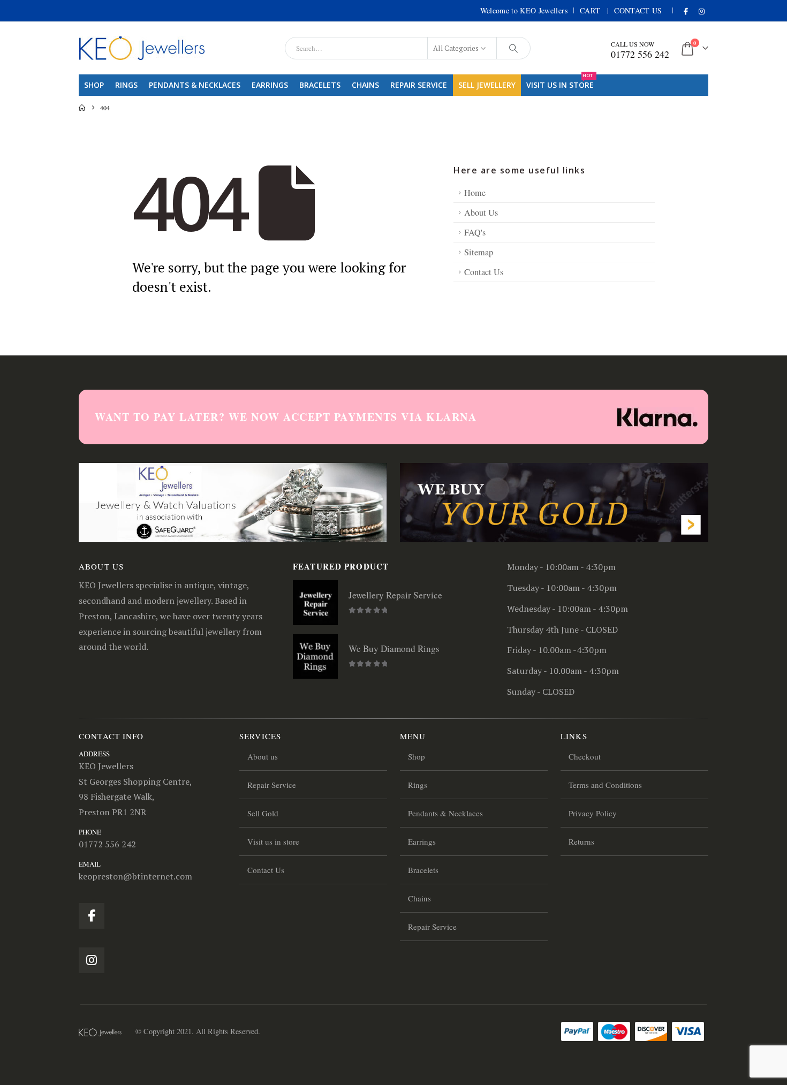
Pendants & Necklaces (194, 85)
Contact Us (638, 10)
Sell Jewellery (487, 85)
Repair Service (418, 85)
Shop (94, 85)
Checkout (585, 756)
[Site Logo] (142, 48)
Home (475, 193)
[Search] (513, 48)
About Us (481, 212)
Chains (365, 85)
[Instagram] (701, 11)
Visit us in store (560, 82)
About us (262, 756)
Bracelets (319, 85)
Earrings (270, 85)
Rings (126, 85)
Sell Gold (262, 813)
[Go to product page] (315, 602)
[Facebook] (686, 11)
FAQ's (475, 232)
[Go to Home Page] (82, 107)
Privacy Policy (593, 813)
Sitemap (478, 252)
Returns (581, 841)
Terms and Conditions (605, 784)
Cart (590, 10)
